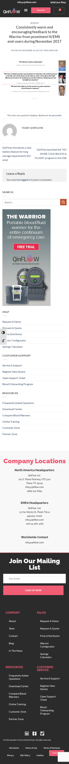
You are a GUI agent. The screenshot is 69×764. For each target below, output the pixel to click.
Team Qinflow (50, 50)
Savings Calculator (12, 346)
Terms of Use (31, 748)
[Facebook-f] (34, 733)
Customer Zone (11, 427)
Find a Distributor (12, 334)
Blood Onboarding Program (17, 384)
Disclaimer (14, 748)
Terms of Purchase (51, 748)
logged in (25, 179)
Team (12, 628)
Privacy (10, 755)
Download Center (12, 409)
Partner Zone (9, 434)
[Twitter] (42, 733)
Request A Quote (12, 327)
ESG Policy (25, 755)
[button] (26, 10)
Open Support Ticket (13, 377)
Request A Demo (11, 321)
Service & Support (12, 365)
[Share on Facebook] (25, 104)
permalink (56, 115)
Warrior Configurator (14, 340)
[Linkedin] (27, 733)
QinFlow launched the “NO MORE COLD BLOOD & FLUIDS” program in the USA (51, 153)
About (12, 620)
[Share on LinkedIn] (49, 104)
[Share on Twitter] (31, 104)
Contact (13, 635)
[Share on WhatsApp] (20, 104)
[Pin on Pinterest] (43, 104)
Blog (11, 643)
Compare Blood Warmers (16, 415)
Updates (34, 23)
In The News (15, 650)
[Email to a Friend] (37, 104)
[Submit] (63, 202)
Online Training (10, 421)
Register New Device (13, 371)
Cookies (40, 755)
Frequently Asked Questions (18, 402)
